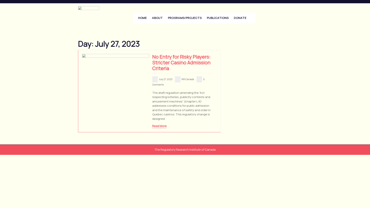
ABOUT (157, 18)
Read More (159, 126)
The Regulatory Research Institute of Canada (185, 150)
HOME (142, 18)
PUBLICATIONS (218, 18)
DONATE (240, 18)
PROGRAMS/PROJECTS (185, 18)
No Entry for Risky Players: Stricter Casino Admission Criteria (181, 62)
